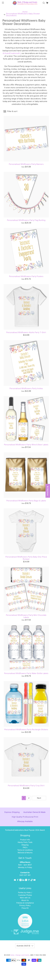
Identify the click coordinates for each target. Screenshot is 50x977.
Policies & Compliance (25, 903)
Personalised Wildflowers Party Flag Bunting (26, 220)
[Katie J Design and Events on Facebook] (18, 880)
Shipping (25, 845)
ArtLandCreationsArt (12, 53)
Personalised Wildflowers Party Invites (26, 388)
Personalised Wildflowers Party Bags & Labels (26, 500)
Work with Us (25, 898)
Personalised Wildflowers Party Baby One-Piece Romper (26, 558)
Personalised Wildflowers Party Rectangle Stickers (26, 729)
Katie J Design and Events (19, 955)
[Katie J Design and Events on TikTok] (32, 880)
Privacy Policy (25, 905)
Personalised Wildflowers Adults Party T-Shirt (26, 332)
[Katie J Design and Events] (25, 3)
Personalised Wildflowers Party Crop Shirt (26, 785)
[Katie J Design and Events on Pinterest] (29, 880)
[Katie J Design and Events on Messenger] (26, 880)
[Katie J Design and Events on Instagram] (20, 880)
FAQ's (25, 847)
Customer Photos (25, 895)
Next (39, 798)
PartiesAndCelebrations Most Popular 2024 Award (25, 830)
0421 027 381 (25, 875)
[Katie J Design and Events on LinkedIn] (23, 880)
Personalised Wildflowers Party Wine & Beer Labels (26, 444)
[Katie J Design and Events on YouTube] (34, 880)
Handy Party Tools (25, 842)
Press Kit (25, 908)
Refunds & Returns (25, 852)
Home (25, 12)
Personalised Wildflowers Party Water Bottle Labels (26, 673)
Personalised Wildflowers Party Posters (26, 276)
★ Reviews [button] (48, 491)
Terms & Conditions (25, 850)
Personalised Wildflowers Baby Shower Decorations (23, 14)
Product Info (25, 840)
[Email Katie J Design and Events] (15, 880)
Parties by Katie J (25, 892)
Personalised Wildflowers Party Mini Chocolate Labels (26, 616)
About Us (25, 900)
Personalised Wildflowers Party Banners (26, 164)
